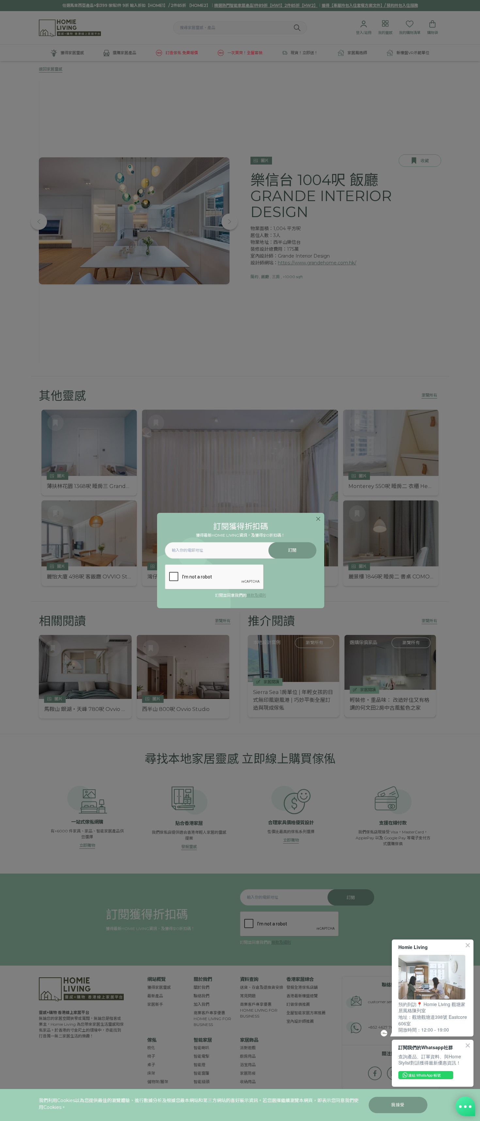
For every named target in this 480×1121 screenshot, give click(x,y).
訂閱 (292, 550)
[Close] (318, 519)
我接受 (398, 1104)
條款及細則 (256, 595)
